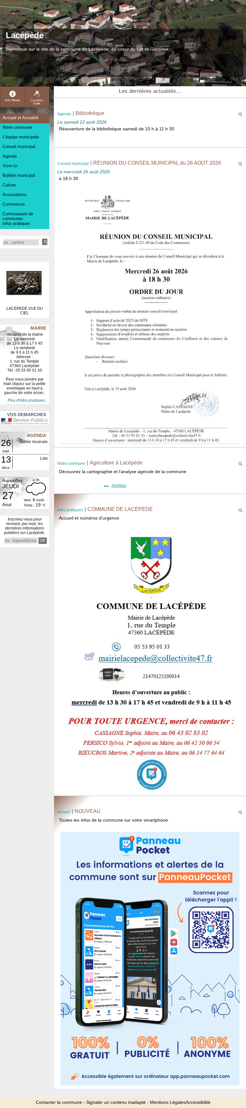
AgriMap (118, 485)
